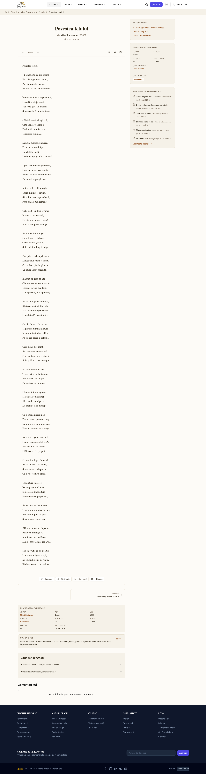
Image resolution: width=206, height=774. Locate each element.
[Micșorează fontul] (22, 52)
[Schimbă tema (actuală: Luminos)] (109, 52)
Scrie (158, 4)
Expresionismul (23, 732)
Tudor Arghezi (58, 732)
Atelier (67, 4)
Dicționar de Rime (96, 718)
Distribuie (65, 579)
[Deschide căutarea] (146, 4)
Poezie (42, 12)
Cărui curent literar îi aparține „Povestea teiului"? (41, 664)
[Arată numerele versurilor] (114, 52)
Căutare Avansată (96, 723)
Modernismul (22, 727)
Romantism (24, 621)
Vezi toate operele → (142, 144)
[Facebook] (105, 768)
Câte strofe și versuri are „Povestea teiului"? (38, 671)
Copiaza (118, 639)
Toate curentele (24, 736)
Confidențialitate (165, 732)
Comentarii (116, 4)
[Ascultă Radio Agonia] (166, 4)
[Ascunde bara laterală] (120, 52)
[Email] (125, 768)
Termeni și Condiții (166, 727)
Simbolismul (22, 723)
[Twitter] (115, 768)
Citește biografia (140, 31)
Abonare (183, 753)
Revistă (81, 4)
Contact (162, 736)
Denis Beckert (138, 68)
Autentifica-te (56, 694)
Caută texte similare (142, 35)
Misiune (161, 723)
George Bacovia (59, 723)
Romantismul (22, 718)
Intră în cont (181, 4)
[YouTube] (120, 768)
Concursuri (98, 4)
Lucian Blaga (58, 727)
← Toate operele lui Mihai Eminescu (149, 27)
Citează (99, 579)
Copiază (49, 579)
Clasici (52, 4)
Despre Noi (163, 718)
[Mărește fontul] (37, 52)
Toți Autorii (92, 727)
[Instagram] (110, 768)
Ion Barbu (56, 736)
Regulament (128, 732)
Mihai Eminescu (27, 12)
